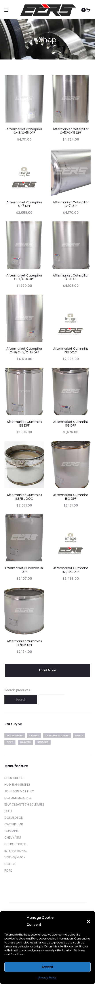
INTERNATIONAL (15, 850)
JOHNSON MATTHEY (19, 791)
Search (20, 699)
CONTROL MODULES (57, 735)
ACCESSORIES (15, 735)
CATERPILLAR (13, 824)
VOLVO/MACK (14, 857)
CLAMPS (34, 735)
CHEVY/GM (12, 837)
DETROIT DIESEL (15, 844)
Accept (47, 967)
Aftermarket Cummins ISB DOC (70, 350)
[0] (88, 10)
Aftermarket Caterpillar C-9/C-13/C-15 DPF (24, 350)
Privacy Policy (47, 977)
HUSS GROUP (13, 778)
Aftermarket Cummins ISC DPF (70, 497)
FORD (8, 870)
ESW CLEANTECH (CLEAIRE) (24, 804)
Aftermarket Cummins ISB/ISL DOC (24, 497)
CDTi (8, 811)
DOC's (79, 735)
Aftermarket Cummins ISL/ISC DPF (70, 570)
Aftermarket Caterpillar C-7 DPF (24, 204)
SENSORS (42, 742)
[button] (88, 921)
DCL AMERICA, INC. (18, 798)
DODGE (9, 864)
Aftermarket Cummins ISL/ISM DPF (24, 643)
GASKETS (25, 742)
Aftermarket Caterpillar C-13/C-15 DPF (24, 131)
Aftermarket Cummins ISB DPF (24, 424)
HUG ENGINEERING (17, 784)
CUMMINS (11, 831)
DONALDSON (13, 817)
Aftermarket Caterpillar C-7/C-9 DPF (24, 277)
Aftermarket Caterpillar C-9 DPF (71, 277)
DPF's (10, 742)
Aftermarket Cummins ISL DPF (24, 570)
